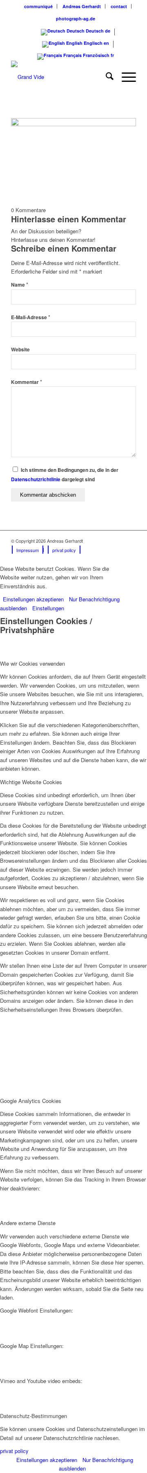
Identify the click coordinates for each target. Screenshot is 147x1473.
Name (19, 284)
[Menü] (125, 77)
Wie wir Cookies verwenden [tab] (32, 663)
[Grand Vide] (61, 77)
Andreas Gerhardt (81, 6)
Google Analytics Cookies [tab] (30, 1101)
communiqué (38, 6)
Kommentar (26, 382)
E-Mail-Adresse (30, 317)
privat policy (14, 1451)
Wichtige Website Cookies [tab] (31, 782)
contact (119, 6)
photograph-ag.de (75, 18)
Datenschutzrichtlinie (35, 479)
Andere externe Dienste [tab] (28, 1223)
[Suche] (106, 77)
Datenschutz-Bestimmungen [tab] (33, 1416)
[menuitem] (38, 6)
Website (20, 349)
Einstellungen (48, 608)
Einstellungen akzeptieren (33, 599)
